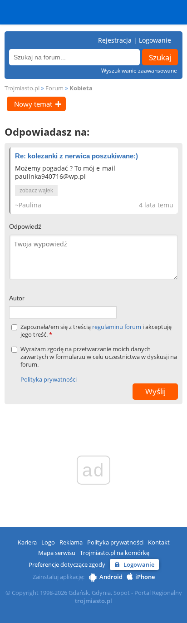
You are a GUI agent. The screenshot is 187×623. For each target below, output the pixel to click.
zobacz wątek (36, 190)
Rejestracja (115, 40)
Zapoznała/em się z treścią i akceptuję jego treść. (96, 330)
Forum (54, 88)
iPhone (145, 577)
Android (111, 577)
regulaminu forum (117, 327)
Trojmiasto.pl (22, 88)
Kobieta (81, 88)
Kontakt (159, 542)
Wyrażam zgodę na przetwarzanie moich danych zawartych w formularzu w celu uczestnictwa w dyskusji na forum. (98, 356)
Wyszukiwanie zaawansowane (139, 70)
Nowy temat (33, 103)
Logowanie (155, 40)
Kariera (27, 542)
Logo (48, 542)
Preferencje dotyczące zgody (67, 564)
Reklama (71, 542)
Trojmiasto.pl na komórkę (114, 553)
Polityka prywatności (48, 379)
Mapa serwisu (56, 553)
